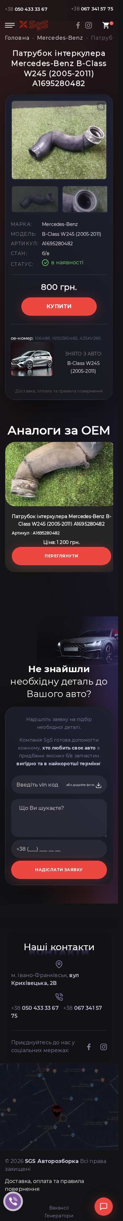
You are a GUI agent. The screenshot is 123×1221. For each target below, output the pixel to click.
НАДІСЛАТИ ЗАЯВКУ (59, 869)
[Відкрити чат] (103, 1206)
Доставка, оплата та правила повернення (59, 391)
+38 (26, 9)
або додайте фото (80, 785)
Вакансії (59, 1208)
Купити (59, 306)
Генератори (59, 1216)
